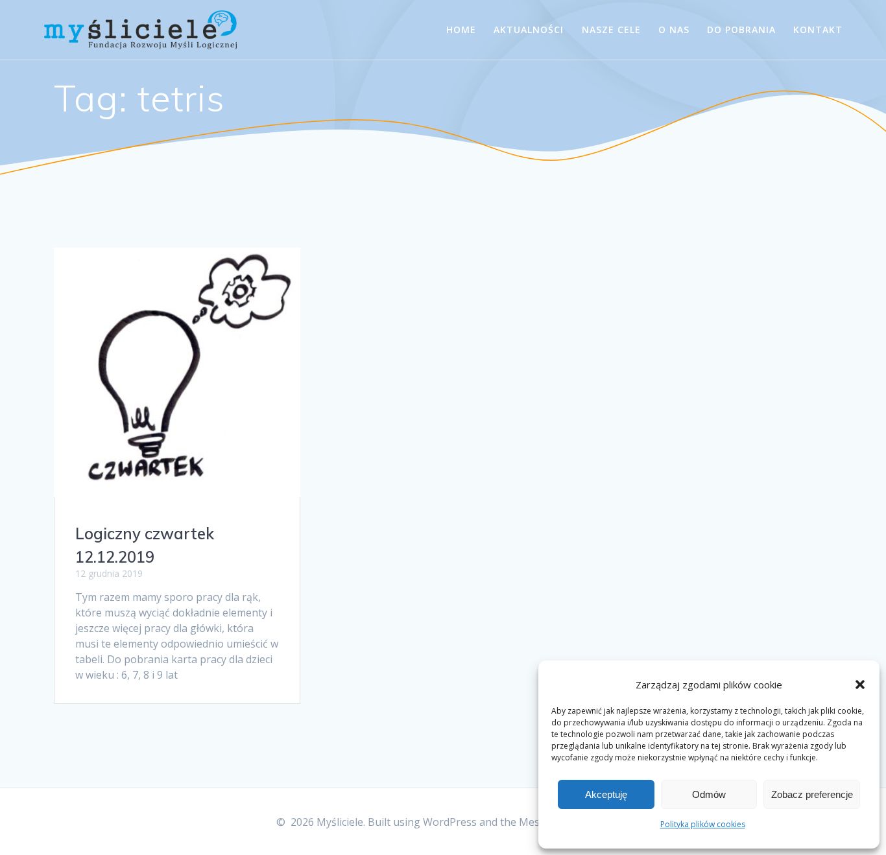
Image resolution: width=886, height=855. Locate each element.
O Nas (673, 29)
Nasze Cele (611, 29)
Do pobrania (741, 29)
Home (461, 29)
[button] (860, 684)
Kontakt (818, 29)
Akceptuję (606, 794)
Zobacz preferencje (812, 794)
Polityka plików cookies (702, 824)
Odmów (709, 794)
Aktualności (529, 29)
